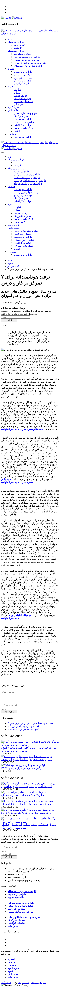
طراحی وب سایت (23, 71)
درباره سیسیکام (16, 42)
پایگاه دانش (13, 110)
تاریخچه (18, 48)
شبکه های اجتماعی (23, 101)
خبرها (10, 86)
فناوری (17, 89)
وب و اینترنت (20, 95)
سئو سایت (23, 982)
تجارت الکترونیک (22, 98)
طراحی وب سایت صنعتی (27, 59)
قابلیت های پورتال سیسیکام (28, 65)
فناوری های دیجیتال (24, 122)
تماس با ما (19, 45)
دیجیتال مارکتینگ (22, 80)
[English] (17, 17)
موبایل (17, 92)
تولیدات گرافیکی (22, 83)
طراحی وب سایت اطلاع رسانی (30, 62)
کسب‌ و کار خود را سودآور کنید (23, 726)
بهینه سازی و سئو (23, 77)
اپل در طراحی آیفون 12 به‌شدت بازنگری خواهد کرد (27, 786)
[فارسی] (6, 17)
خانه (10, 39)
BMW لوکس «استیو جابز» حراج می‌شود (21, 768)
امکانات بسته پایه (22, 54)
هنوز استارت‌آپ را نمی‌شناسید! (23, 729)
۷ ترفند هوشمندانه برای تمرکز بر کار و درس (30, 723)
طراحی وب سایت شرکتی (27, 56)
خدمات (11, 68)
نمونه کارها (13, 107)
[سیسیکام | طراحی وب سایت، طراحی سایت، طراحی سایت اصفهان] (30, 33)
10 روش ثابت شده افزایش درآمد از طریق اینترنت (26, 759)
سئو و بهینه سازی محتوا (26, 113)
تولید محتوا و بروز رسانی (26, 74)
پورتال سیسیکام (16, 51)
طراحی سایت (38, 982)
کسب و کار (19, 104)
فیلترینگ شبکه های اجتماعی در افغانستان (22, 795)
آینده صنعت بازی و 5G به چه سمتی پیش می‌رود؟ (26, 812)
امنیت (17, 131)
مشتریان (12, 134)
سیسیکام (6, 982)
